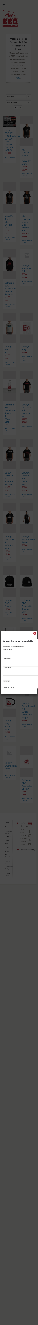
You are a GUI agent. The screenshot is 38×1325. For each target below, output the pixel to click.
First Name (7, 658)
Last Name (7, 667)
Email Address (8, 649)
